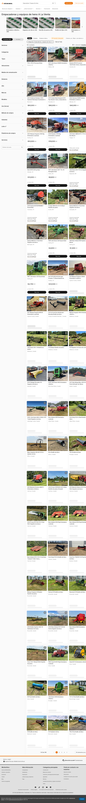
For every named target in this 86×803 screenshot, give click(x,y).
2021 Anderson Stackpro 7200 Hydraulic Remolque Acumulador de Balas (36, 99)
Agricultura (45, 776)
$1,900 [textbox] (72, 248)
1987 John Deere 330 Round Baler (36, 276)
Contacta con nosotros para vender (71, 776)
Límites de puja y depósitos (27, 776)
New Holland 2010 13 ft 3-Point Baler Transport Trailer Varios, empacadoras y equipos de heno (36, 558)
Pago (23, 779)
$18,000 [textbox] (52, 141)
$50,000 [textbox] (31, 141)
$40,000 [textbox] (73, 105)
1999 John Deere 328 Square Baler (57, 240)
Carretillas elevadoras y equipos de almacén (52, 781)
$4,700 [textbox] (30, 284)
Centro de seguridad (6, 781)
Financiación (47, 8)
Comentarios (66, 779)
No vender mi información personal (46, 789)
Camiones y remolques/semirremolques (51, 774)
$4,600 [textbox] (51, 248)
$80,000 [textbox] (31, 105)
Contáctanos (79, 760)
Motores (44, 779)
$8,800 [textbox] (51, 177)
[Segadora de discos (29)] (30, 32)
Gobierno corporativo (6, 772)
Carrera (3, 776)
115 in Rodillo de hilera (75, 452)
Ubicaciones (55, 8)
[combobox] (75, 38)
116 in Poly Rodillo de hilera (76, 731)
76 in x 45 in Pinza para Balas (34, 63)
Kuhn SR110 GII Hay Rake (33, 169)
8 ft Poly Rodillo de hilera (33, 697)
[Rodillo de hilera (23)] (63, 32)
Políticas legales (34, 789)
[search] (22, 147)
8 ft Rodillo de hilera (32, 731)
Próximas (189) (7, 39)
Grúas (44, 783)
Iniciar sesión (69, 3)
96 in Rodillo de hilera (53, 452)
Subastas (18, 8)
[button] (14, 25)
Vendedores (24, 772)
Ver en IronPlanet (31, 221)
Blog (2, 779)
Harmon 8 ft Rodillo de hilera (55, 592)
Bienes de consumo (47, 772)
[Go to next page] (67, 752)
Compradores (25, 770)
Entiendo (82, 799)
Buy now (37, 113)
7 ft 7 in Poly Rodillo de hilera (76, 697)
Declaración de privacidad (23, 789)
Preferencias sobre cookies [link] (61, 789)
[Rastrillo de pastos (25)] (46, 32)
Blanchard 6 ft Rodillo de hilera (77, 592)
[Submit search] (55, 3)
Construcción (45, 770)
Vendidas (18, 39)
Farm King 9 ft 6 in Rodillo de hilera (57, 557)
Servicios (38, 8)
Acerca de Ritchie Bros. (6, 770)
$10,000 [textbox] (31, 177)
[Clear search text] (53, 3)
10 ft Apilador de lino (53, 731)
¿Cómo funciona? (28, 8)
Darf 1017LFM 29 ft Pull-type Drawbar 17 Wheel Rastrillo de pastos (56, 278)
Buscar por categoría (7, 8)
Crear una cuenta (79, 3)
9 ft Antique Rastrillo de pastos (56, 347)
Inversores (4, 774)
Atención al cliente (67, 772)
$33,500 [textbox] (52, 284)
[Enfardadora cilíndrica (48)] (14, 34)
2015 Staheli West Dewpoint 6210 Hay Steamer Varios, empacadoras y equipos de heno (57, 99)
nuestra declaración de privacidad (15, 799)
